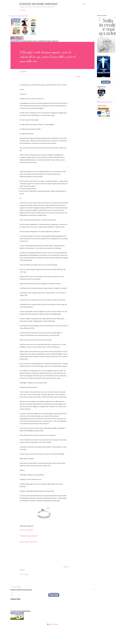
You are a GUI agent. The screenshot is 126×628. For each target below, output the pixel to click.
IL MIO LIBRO (105, 80)
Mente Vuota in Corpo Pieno (28, 542)
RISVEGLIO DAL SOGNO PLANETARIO (38, 4)
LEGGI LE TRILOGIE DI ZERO (19, 16)
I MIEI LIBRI (53, 593)
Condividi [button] (78, 76)
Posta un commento (24, 574)
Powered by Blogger (53, 624)
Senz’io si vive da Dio (26, 530)
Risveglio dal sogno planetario (28, 536)
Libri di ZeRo (17, 587)
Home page (22, 10)
